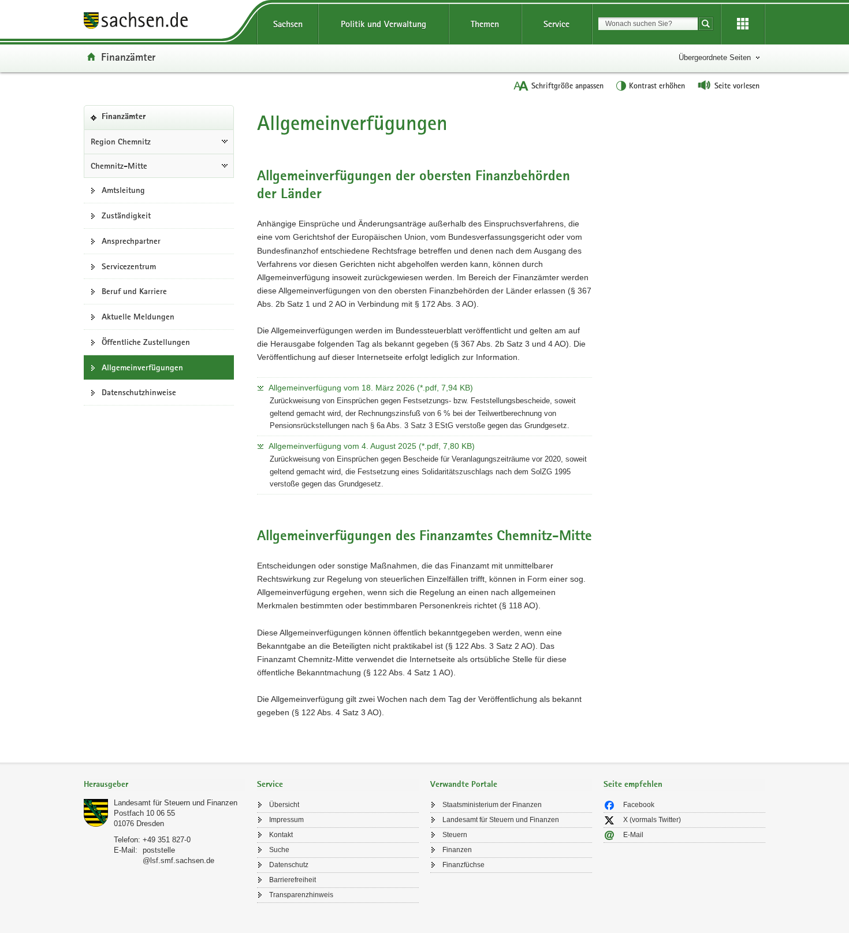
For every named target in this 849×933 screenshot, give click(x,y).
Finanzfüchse (463, 865)
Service (556, 23)
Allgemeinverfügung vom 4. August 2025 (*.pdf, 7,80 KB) (372, 446)
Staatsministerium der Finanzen (492, 805)
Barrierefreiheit (292, 880)
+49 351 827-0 (167, 839)
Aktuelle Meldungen (138, 316)
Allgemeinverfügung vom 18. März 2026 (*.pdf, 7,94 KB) (371, 387)
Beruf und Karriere (134, 291)
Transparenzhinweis (301, 895)
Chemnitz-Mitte (119, 166)
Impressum (286, 820)
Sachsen (288, 23)
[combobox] (648, 24)
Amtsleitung (123, 190)
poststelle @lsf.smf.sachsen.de (178, 855)
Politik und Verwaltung (383, 23)
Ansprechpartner (131, 241)
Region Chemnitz (121, 141)
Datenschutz (288, 865)
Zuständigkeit (126, 215)
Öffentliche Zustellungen (146, 342)
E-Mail (633, 835)
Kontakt (281, 835)
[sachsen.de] (164, 22)
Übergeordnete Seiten (715, 57)
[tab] (164, 785)
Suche (279, 850)
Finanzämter (128, 57)
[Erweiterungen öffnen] (742, 24)
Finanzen (457, 850)
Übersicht (284, 805)
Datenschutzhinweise (139, 392)
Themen (485, 23)
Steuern (454, 835)
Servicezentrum (129, 266)
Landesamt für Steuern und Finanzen (175, 802)
